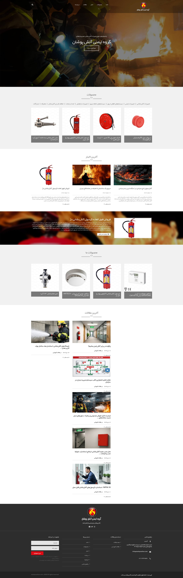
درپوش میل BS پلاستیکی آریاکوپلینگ (142, 138)
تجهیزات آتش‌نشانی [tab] (143, 103)
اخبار (92, 4)
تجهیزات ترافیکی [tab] (82, 103)
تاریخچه (86, 559)
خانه (107, 4)
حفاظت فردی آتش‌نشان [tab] (56, 103)
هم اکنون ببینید (91, 48)
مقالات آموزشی (56, 352)
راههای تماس (85, 564)
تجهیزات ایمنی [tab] (130, 103)
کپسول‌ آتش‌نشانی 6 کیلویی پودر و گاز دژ (108, 294)
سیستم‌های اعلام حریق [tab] (97, 103)
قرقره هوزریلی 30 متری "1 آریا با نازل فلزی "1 (108, 138)
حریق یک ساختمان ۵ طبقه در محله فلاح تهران (95, 188)
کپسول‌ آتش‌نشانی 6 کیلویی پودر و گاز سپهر (77, 138)
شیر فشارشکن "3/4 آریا (49, 293)
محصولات (99, 4)
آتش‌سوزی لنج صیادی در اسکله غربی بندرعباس (135, 188)
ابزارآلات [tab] (36, 103)
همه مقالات (117, 542)
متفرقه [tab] (43, 103)
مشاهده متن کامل (102, 234)
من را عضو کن (37, 553)
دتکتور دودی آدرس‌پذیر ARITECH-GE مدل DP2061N (76, 294)
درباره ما (77, 4)
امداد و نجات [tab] (70, 103)
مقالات (85, 4)
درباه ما (87, 555)
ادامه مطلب (66, 204)
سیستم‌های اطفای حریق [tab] (115, 103)
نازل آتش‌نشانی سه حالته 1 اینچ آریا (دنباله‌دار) (45, 138)
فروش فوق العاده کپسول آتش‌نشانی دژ (55, 188)
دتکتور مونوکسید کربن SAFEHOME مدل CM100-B (140, 294)
